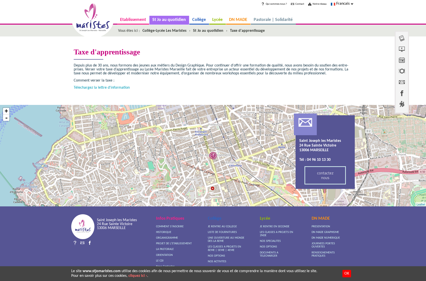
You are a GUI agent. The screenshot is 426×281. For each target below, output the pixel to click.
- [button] (6, 118)
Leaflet (421, 204)
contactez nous (325, 175)
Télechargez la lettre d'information (102, 88)
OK (346, 274)
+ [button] (6, 111)
